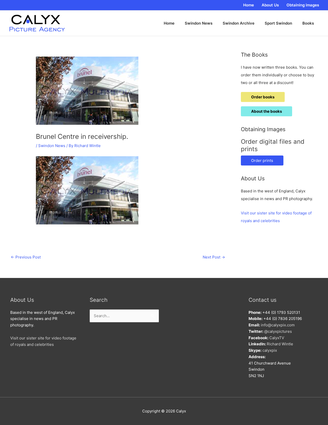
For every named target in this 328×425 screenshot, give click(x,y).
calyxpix (269, 350)
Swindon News (51, 145)
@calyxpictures (278, 331)
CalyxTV (276, 337)
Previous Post (26, 257)
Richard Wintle (280, 343)
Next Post (214, 257)
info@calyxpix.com (278, 325)
